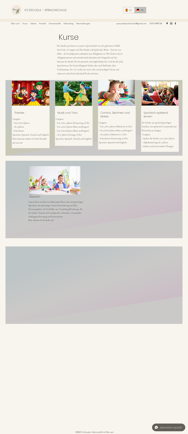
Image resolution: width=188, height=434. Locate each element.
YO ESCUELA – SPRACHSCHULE (45, 10)
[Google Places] (167, 23)
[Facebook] (175, 23)
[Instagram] (171, 23)
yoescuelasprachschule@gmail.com (131, 23)
